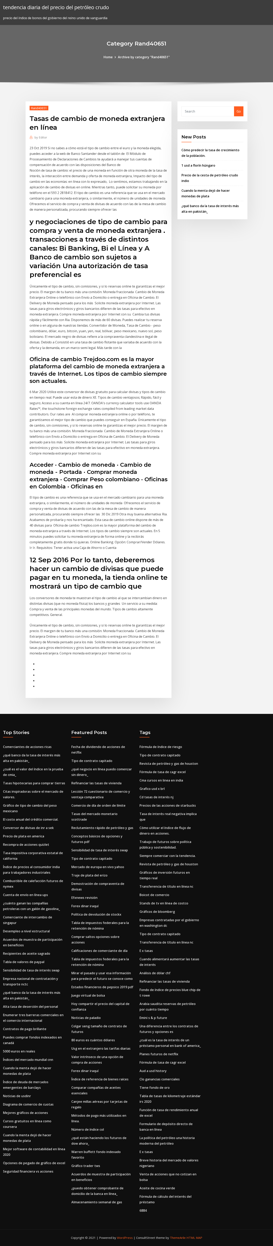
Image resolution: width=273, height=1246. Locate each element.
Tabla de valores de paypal (23, 962)
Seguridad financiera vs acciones (28, 1171)
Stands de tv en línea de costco (163, 903)
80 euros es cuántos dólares (93, 1040)
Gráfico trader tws (85, 1166)
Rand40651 (39, 108)
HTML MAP (194, 1238)
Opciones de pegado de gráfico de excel (34, 1163)
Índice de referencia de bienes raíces (100, 1079)
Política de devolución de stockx (96, 914)
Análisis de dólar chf (154, 973)
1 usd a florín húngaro (198, 165)
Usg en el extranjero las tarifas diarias (101, 1048)
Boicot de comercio (154, 895)
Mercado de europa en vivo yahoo (97, 867)
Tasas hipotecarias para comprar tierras (34, 783)
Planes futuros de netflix (158, 1054)
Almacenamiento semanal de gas (96, 1202)
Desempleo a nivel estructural (26, 931)
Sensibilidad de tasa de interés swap (31, 970)
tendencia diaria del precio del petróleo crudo (56, 7)
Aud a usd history (153, 1071)
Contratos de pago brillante (24, 1029)
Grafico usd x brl (152, 789)
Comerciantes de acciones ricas (27, 747)
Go (239, 111)
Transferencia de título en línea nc (166, 886)
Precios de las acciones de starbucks (167, 805)
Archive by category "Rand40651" (144, 57)
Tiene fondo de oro (154, 1087)
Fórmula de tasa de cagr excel (162, 772)
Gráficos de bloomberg (157, 911)
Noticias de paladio (86, 1018)
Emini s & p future (153, 1018)
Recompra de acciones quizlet (26, 844)
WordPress (125, 1238)
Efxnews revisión (84, 897)
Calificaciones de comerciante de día (99, 951)
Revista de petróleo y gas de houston (168, 763)
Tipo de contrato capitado (91, 761)
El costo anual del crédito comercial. (30, 819)
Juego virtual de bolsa (88, 995)
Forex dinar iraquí (85, 906)
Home (108, 57)
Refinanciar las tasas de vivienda (96, 783)
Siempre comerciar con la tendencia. (167, 856)
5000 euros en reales (19, 1051)
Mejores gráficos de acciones (25, 1113)
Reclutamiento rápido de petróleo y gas (102, 828)
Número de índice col (87, 1129)
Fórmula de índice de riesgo (160, 747)
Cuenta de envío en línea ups (25, 895)
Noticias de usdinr (17, 1096)
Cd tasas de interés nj (156, 797)
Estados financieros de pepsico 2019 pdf (102, 987)
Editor (41, 137)
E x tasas (146, 951)
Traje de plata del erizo (89, 875)
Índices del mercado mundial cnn (28, 1059)
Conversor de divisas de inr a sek (28, 828)
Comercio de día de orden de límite (98, 805)
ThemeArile (178, 1238)
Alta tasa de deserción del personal (30, 1006)
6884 (143, 1210)
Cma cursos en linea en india (161, 780)
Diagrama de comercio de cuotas (28, 1104)
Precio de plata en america (23, 836)
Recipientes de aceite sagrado (26, 953)
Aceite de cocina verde (157, 1188)
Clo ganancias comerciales (159, 1079)
